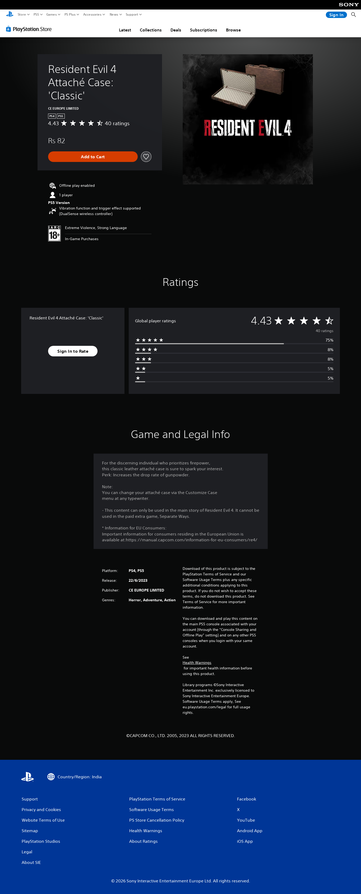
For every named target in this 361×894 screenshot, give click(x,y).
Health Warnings (197, 662)
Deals (175, 29)
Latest (125, 29)
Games (51, 14)
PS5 (36, 14)
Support (132, 14)
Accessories (92, 14)
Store (22, 14)
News (114, 14)
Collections (151, 29)
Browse (233, 29)
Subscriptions (203, 29)
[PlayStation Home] (9, 15)
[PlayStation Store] (30, 29)
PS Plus (70, 14)
